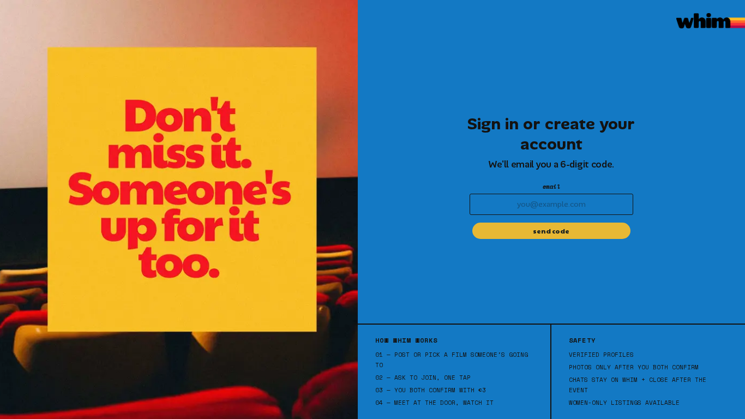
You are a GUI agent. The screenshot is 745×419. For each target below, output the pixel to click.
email (552, 186)
